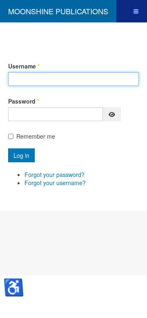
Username (24, 66)
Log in (21, 155)
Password (23, 101)
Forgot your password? (54, 174)
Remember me (35, 136)
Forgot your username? (55, 183)
